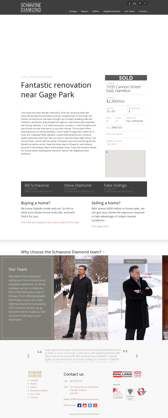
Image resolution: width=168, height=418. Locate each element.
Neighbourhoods (112, 11)
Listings (73, 11)
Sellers (96, 11)
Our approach (100, 226)
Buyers (84, 11)
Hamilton (111, 144)
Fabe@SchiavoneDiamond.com (118, 191)
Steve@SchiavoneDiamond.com (79, 191)
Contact (143, 11)
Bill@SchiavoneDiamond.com (38, 191)
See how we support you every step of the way (50, 222)
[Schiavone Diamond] (31, 7)
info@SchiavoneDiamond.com (84, 399)
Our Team (129, 11)
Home (24, 77)
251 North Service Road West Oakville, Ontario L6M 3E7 (84, 390)
